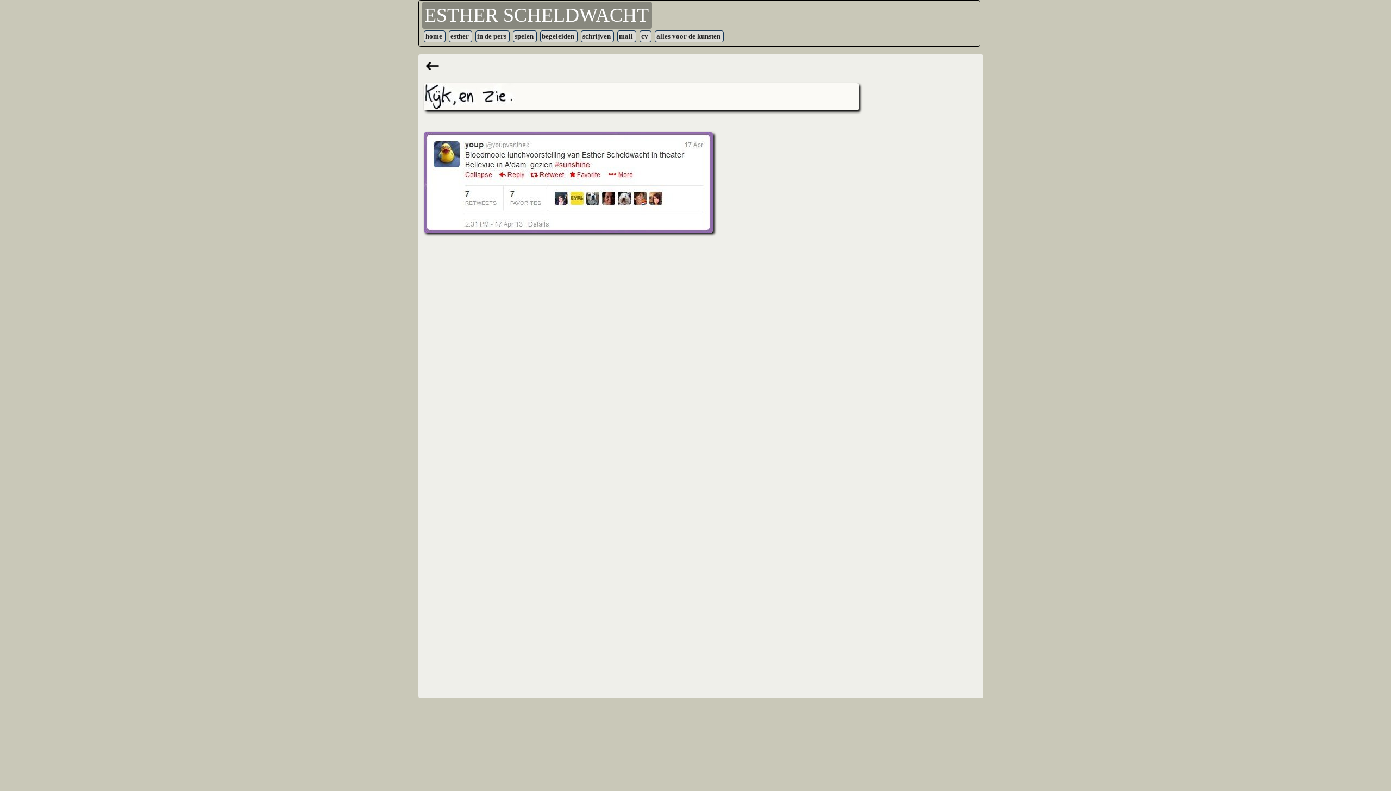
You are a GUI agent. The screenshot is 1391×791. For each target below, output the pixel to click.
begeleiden (558, 36)
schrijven (596, 36)
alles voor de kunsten (688, 36)
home (433, 36)
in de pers (491, 36)
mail (626, 36)
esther (459, 36)
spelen (524, 36)
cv (644, 36)
